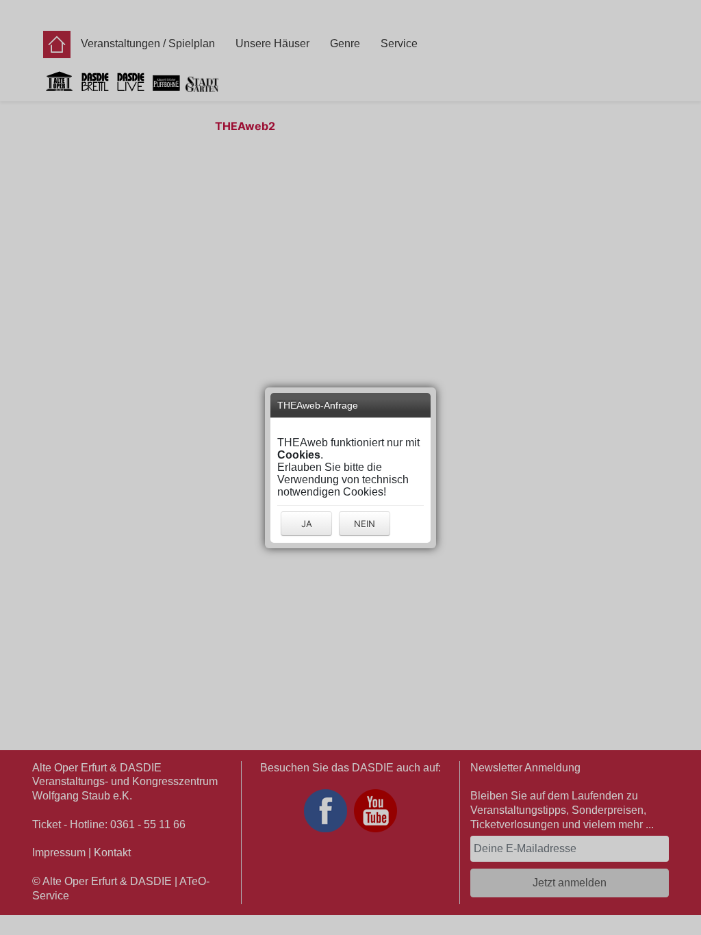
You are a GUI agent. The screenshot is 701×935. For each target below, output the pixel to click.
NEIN (364, 523)
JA (306, 523)
